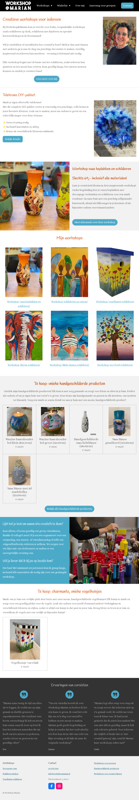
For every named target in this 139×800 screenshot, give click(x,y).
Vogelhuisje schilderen (12, 779)
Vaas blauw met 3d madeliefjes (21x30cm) (19, 492)
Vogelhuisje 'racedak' (25, 662)
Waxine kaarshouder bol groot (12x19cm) (53, 440)
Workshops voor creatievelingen (108, 774)
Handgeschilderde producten (106, 768)
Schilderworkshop (10, 774)
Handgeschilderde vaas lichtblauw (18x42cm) (86, 442)
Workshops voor (105, 763)
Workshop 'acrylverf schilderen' (115, 365)
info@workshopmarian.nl (59, 774)
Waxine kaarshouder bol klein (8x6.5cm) (19, 440)
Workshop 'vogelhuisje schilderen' (115, 301)
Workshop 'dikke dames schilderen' (69, 365)
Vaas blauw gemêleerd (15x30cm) (119, 440)
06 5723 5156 (53, 768)
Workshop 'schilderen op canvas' (69, 301)
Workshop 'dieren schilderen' (24, 365)
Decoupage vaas (10, 768)
